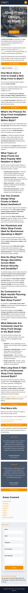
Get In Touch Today (14, 63)
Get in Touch (14, 404)
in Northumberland (15, 397)
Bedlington (12, 419)
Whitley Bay (10, 421)
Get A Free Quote (14, 489)
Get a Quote (13, 31)
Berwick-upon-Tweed (8, 517)
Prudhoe (5, 512)
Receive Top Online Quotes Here (14, 425)
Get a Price (14, 107)
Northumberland (5, 419)
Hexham (5, 515)
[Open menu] (25, 2)
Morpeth (5, 510)
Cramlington (19, 419)
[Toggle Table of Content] (14, 68)
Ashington (3, 421)
